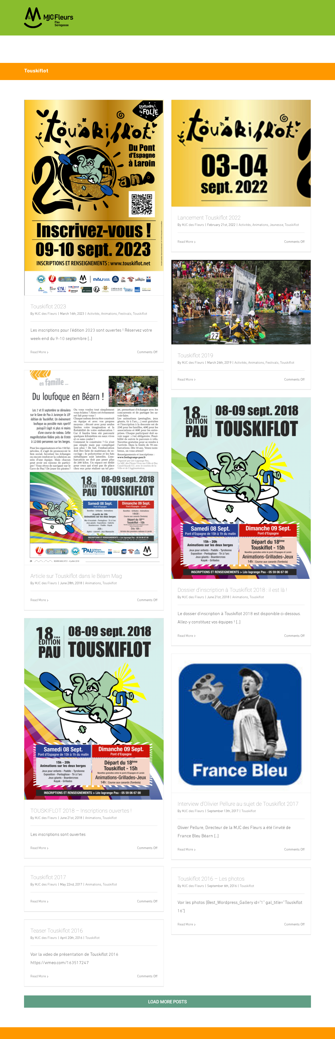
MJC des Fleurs (46, 314)
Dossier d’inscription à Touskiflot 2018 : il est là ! (232, 590)
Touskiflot (140, 314)
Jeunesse (276, 225)
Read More (38, 352)
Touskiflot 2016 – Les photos (211, 879)
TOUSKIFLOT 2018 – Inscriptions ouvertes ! (80, 811)
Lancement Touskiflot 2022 (209, 218)
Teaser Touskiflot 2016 (56, 931)
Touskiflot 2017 (48, 877)
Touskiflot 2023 (48, 307)
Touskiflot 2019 (195, 355)
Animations (109, 314)
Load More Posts (167, 1001)
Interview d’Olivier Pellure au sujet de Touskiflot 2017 (238, 804)
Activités (93, 314)
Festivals (124, 314)
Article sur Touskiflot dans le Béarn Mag (76, 576)
